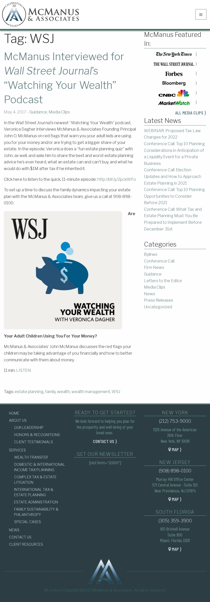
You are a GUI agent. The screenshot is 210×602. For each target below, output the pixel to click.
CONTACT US (20, 537)
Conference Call (159, 261)
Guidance (38, 112)
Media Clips (59, 112)
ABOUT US (18, 420)
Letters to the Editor (163, 280)
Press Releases (158, 300)
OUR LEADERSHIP (29, 427)
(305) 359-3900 (175, 520)
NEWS (14, 530)
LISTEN (23, 370)
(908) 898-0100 (175, 470)
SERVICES (17, 450)
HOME (14, 413)
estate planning (29, 391)
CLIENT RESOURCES (26, 544)
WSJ (116, 391)
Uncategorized (158, 306)
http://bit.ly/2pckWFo (116, 179)
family (50, 391)
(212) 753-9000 (175, 421)
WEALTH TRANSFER (31, 457)
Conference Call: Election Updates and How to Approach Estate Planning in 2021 (172, 176)
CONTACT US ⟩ (105, 441)
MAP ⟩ (176, 449)
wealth (63, 391)
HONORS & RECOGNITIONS (37, 434)
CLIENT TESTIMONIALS (33, 442)
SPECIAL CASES (27, 522)
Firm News (154, 267)
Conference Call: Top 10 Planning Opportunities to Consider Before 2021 (174, 196)
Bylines (150, 254)
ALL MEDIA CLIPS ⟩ (190, 112)
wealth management (90, 391)
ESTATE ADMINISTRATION (36, 502)
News (149, 293)
